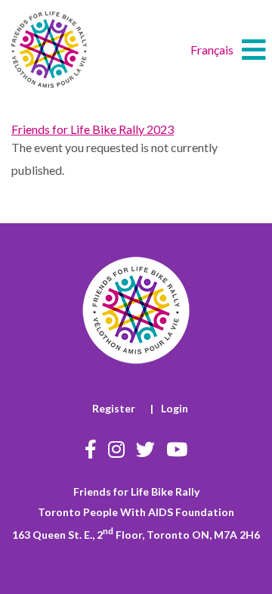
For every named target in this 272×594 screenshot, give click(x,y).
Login (174, 408)
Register (113, 408)
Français (211, 49)
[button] (254, 50)
